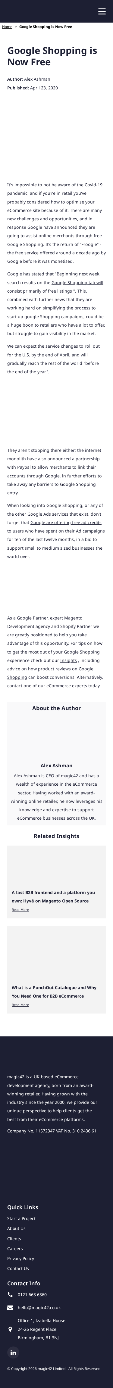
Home (7, 26)
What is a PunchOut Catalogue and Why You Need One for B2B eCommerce (54, 992)
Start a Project (21, 1218)
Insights (68, 660)
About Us (16, 1228)
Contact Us (18, 1268)
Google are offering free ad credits (66, 522)
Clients (14, 1238)
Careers (15, 1248)
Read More (20, 909)
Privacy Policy (20, 1258)
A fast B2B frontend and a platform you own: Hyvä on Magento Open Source (53, 897)
